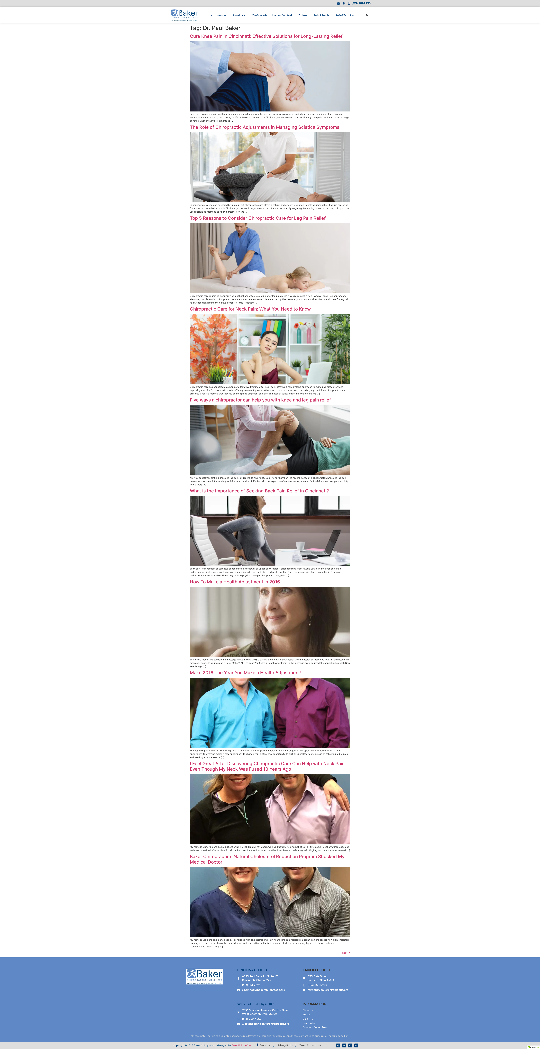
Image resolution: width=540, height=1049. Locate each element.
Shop (352, 15)
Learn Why (309, 1023)
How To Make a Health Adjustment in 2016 (235, 582)
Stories (306, 1014)
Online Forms (239, 15)
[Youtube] (356, 1045)
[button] (367, 15)
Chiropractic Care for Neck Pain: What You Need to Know (250, 309)
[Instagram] (350, 1045)
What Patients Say (260, 15)
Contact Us (341, 15)
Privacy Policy (285, 1045)
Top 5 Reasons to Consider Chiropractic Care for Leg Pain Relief (258, 218)
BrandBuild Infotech (242, 1045)
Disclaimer (266, 1045)
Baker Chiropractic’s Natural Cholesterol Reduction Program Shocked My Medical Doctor (267, 859)
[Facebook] (338, 1045)
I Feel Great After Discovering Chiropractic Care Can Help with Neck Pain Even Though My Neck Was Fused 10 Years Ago (267, 766)
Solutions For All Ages (315, 1027)
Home (210, 15)
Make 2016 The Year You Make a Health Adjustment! (245, 672)
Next (346, 952)
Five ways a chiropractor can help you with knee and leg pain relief (260, 400)
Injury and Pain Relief (282, 15)
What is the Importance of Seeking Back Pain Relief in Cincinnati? (259, 491)
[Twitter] (344, 1045)
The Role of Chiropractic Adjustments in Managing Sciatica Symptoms (264, 127)
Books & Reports (321, 15)
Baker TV (308, 1019)
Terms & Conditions (310, 1045)
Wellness (303, 15)
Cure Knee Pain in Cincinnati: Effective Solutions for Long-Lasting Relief (266, 36)
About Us (222, 15)
